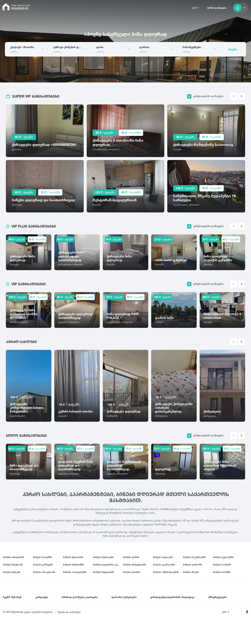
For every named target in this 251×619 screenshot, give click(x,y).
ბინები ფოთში (131, 572)
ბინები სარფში (222, 564)
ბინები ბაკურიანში (194, 557)
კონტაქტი (41, 597)
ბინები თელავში (163, 557)
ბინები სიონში (221, 572)
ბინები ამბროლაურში (166, 572)
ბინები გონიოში (192, 564)
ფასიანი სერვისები (123, 597)
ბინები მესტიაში (13, 564)
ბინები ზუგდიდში (103, 572)
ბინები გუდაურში (223, 557)
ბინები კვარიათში (164, 564)
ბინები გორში (131, 557)
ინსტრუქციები (217, 597)
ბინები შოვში (191, 572)
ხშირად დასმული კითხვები (80, 597)
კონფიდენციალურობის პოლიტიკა (172, 597)
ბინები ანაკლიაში (44, 572)
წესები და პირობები (69, 612)
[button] (241, 96)
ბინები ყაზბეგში (43, 564)
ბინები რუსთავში (103, 557)
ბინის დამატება (216, 7)
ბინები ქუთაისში (73, 557)
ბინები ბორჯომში (73, 564)
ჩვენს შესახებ (12, 597)
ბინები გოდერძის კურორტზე (108, 564)
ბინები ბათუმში (42, 557)
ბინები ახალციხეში (75, 572)
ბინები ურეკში (11, 572)
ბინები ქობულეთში (134, 564)
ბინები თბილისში (13, 557)
